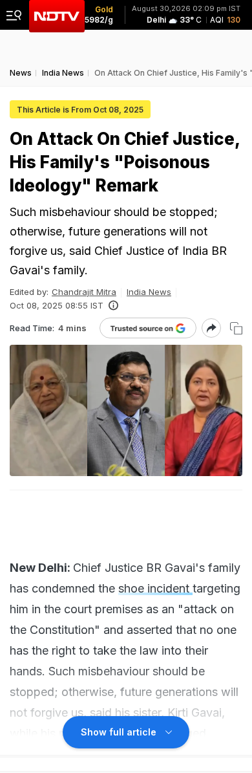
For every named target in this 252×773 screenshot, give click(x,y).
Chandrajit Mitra (84, 292)
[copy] (236, 328)
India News (149, 292)
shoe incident (155, 588)
